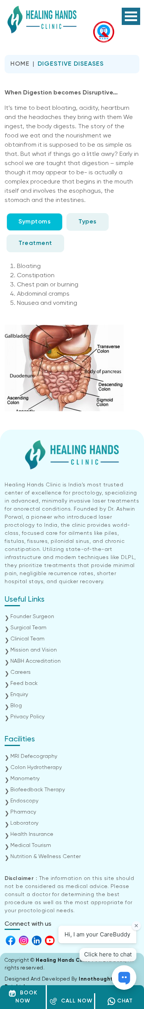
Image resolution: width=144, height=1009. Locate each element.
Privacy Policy (27, 717)
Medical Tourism (30, 845)
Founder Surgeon (32, 616)
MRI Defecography (33, 756)
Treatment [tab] (35, 243)
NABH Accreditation (35, 661)
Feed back (24, 683)
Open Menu (131, 16)
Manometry (25, 778)
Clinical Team (27, 639)
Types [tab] (87, 222)
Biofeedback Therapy (37, 789)
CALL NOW (75, 1001)
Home (20, 64)
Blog (16, 705)
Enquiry (19, 694)
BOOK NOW (26, 997)
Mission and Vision (33, 650)
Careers (20, 672)
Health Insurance (31, 834)
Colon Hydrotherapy (36, 767)
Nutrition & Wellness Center (45, 856)
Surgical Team (28, 627)
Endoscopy (24, 801)
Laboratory (24, 823)
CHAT (124, 1001)
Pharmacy (23, 812)
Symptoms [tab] (34, 222)
